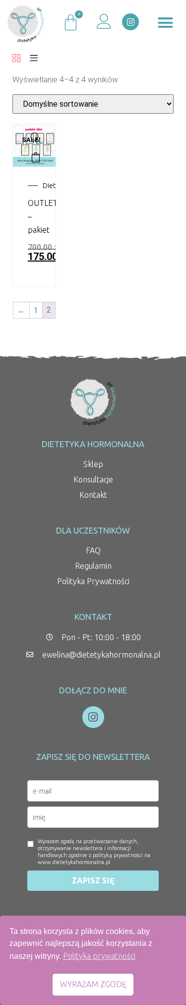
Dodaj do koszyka (35, 157)
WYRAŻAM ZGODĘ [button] (93, 984)
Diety (51, 185)
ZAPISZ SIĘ (93, 880)
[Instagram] (130, 21)
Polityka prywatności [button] (99, 955)
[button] (165, 22)
